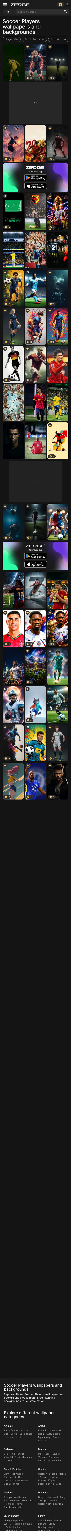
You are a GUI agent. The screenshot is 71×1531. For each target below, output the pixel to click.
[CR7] (35, 590)
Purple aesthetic (13, 1507)
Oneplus (56, 1460)
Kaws (19, 1503)
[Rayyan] (35, 402)
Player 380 (11, 39)
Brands (42, 1449)
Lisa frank (58, 1503)
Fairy (63, 1497)
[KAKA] (57, 666)
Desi (17, 1457)
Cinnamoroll (54, 1430)
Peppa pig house (22, 1523)
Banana (42, 1523)
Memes (58, 1520)
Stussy (56, 1453)
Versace (42, 1457)
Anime (41, 1425)
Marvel (62, 1473)
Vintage (10, 1503)
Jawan (9, 1460)
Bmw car (23, 1480)
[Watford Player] (35, 211)
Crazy (52, 1523)
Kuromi (42, 1430)
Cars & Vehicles (12, 1469)
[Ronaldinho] (57, 402)
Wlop (43, 1500)
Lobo (58, 1483)
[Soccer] (35, 143)
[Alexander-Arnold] (57, 364)
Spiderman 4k (46, 1483)
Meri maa (27, 1457)
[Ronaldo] (13, 62)
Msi (40, 1453)
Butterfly (9, 1430)
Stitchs (53, 1473)
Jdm (6, 1473)
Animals (8, 1425)
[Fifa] (13, 666)
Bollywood (9, 1449)
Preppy (8, 1497)
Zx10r (18, 1477)
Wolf (18, 1430)
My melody (44, 1437)
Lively (7, 1520)
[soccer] (35, 288)
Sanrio (56, 1437)
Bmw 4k (8, 1477)
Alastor (42, 1440)
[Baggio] (35, 250)
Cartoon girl (44, 1503)
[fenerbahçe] (57, 250)
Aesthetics (20, 1497)
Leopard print (13, 1437)
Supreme (54, 1457)
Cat (24, 1430)
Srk (6, 1453)
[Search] (65, 11)
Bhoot (21, 1453)
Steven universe (49, 1477)
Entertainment (11, 1515)
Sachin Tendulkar (34, 39)
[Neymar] (13, 250)
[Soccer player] (57, 704)
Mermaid (53, 1497)
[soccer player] (35, 742)
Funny (41, 1515)
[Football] (13, 590)
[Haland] (35, 440)
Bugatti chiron (12, 1483)
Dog (6, 1433)
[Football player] (57, 522)
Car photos (10, 1480)
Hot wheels (17, 1473)
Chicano (52, 1500)
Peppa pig (18, 1520)
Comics (42, 1469)
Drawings (43, 1492)
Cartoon (42, 1473)
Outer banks (13, 1527)
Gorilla (14, 1433)
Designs (8, 1492)
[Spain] (57, 590)
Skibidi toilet (45, 1520)
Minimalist (27, 1500)
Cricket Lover (58, 39)
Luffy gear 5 (53, 1433)
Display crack (45, 1527)
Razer (47, 1453)
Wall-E (7, 1523)
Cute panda (26, 1433)
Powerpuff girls (46, 1480)
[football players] (13, 402)
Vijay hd (8, 1457)
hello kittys (44, 1460)
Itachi (41, 1433)
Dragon (42, 1497)
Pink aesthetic (12, 1500)
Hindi (12, 1453)
